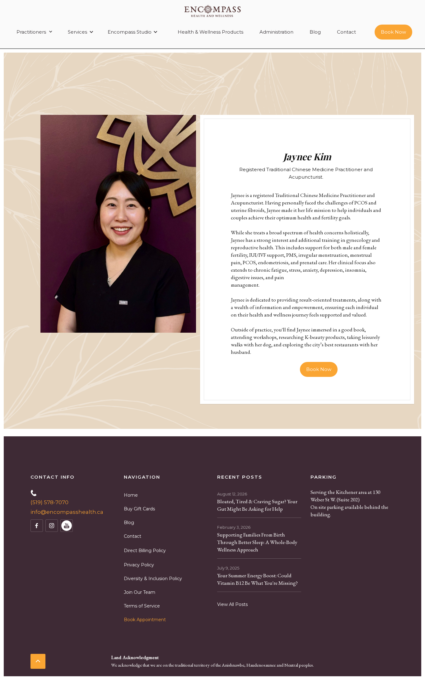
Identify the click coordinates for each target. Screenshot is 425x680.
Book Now (393, 32)
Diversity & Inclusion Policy (153, 578)
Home (131, 495)
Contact (346, 32)
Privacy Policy (139, 565)
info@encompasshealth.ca (66, 512)
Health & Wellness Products (210, 32)
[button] (33, 32)
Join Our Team (139, 592)
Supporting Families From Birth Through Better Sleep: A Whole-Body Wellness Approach (257, 542)
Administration (276, 32)
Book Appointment (145, 619)
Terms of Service (142, 606)
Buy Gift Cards (139, 509)
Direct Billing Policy (145, 550)
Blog (315, 32)
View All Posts (232, 604)
